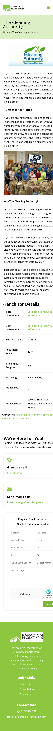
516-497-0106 (14, 473)
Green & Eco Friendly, (28, 414)
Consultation (26, 689)
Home (6, 32)
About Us (24, 684)
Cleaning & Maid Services (16, 418)
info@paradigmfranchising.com (25, 502)
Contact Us (25, 694)
